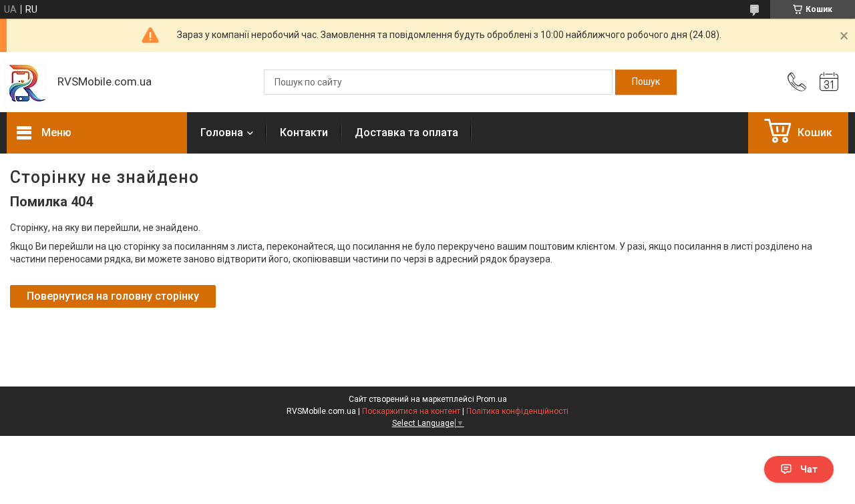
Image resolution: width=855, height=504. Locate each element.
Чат (809, 469)
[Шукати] (646, 82)
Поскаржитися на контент (411, 411)
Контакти (304, 132)
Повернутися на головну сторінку (113, 296)
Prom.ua (491, 399)
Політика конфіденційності (517, 411)
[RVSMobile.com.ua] (25, 82)
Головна (221, 132)
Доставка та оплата (406, 132)
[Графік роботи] (829, 82)
